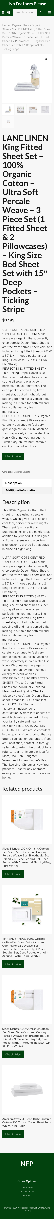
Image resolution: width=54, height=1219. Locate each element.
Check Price (13, 456)
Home (6, 25)
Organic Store (20, 25)
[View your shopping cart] (3, 12)
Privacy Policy (27, 1191)
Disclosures (27, 1187)
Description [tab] (13, 483)
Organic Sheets (22, 471)
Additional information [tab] (20, 490)
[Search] (41, 12)
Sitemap (27, 1195)
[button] (46, 59)
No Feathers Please (27, 3)
